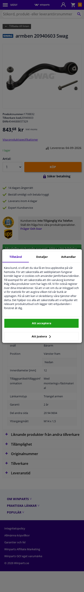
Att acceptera (41, 323)
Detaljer (42, 257)
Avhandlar (68, 257)
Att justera (40, 336)
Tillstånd (15, 257)
